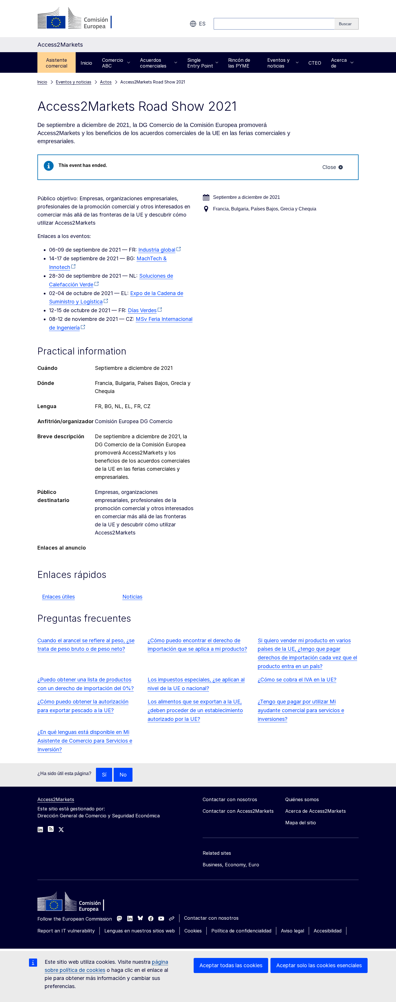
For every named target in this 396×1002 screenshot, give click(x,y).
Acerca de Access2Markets (315, 811)
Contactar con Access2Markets (238, 811)
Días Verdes (142, 310)
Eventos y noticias (278, 63)
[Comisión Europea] (84, 18)
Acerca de (339, 63)
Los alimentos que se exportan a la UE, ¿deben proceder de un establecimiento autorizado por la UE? (195, 710)
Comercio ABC (112, 63)
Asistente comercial (56, 63)
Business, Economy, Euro (231, 865)
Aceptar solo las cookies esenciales (319, 965)
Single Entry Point (200, 63)
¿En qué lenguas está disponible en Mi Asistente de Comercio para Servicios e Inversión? (84, 740)
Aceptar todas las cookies (230, 965)
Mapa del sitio (300, 822)
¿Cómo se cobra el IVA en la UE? (297, 680)
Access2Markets (55, 799)
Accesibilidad (327, 931)
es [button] (202, 24)
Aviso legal (292, 931)
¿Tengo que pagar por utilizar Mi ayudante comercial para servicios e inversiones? (301, 710)
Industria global (156, 250)
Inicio (86, 63)
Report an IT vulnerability (66, 931)
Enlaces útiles (58, 597)
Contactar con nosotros (211, 918)
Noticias (132, 597)
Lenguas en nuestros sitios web (139, 931)
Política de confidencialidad (241, 931)
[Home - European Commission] (79, 903)
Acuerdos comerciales (153, 63)
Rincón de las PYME (239, 63)
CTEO (314, 63)
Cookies (193, 931)
